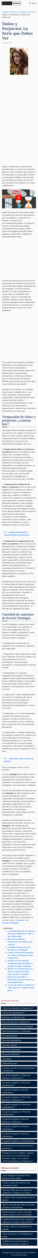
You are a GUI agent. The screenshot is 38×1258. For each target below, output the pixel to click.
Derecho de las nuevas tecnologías (17, 1026)
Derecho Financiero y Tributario (16, 1031)
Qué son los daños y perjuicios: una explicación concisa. (20, 942)
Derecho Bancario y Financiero (15, 1022)
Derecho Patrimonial (11, 1049)
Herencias (6, 1059)
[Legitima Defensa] (11, 3)
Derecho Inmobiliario (11, 1040)
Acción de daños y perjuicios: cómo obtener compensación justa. (21, 987)
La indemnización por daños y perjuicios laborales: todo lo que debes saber (21, 933)
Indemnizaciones (26, 12)
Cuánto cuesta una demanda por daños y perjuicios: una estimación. (20, 955)
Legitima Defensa (9, 12)
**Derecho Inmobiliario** (13, 1013)
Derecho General (9, 1036)
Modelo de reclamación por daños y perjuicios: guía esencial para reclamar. (20, 971)
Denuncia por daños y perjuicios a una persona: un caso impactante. (20, 979)
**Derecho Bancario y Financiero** (17, 1008)
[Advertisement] (19, 97)
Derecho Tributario (10, 1054)
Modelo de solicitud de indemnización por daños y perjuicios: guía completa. (20, 963)
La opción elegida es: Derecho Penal (18, 1141)
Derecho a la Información (13, 1017)
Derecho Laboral (9, 1045)
